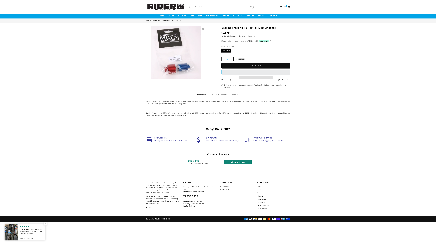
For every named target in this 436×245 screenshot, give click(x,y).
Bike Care (182, 16)
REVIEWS (235, 95)
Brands (171, 16)
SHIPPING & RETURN (219, 95)
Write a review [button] (238, 162)
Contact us (260, 193)
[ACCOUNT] (281, 7)
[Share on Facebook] (230, 80)
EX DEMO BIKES (212, 16)
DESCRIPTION (202, 95)
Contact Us (272, 16)
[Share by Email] (233, 80)
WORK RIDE (250, 16)
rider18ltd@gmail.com (196, 192)
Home (161, 16)
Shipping (234, 36)
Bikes (192, 16)
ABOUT (261, 16)
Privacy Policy (262, 209)
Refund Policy (262, 202)
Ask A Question (284, 80)
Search (259, 187)
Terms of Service (263, 206)
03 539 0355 (190, 196)
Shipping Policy (262, 199)
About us (260, 190)
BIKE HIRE (225, 16)
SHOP (200, 16)
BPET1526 (226, 51)
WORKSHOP (237, 16)
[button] (285, 7)
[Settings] (288, 7)
